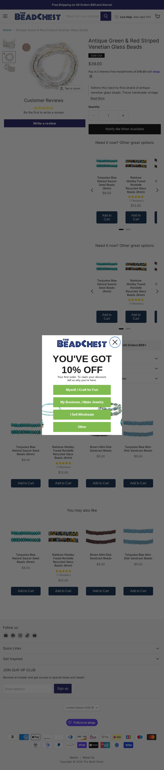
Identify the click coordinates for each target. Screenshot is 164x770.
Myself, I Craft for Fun (82, 389)
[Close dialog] (115, 342)
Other (82, 427)
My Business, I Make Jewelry (82, 402)
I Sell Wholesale (82, 414)
